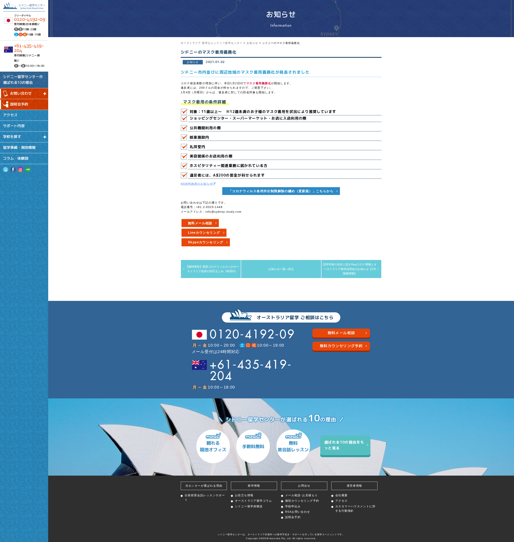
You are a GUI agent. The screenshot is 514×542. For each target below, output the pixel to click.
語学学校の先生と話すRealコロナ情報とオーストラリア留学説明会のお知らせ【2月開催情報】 (350, 269)
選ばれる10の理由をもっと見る (344, 445)
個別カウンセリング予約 (302, 500)
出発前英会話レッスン (205, 497)
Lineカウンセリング (204, 232)
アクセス (10, 115)
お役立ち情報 (244, 495)
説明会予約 (19, 104)
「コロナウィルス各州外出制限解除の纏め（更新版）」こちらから (281, 191)
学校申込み (293, 506)
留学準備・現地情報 (19, 147)
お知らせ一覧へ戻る (281, 269)
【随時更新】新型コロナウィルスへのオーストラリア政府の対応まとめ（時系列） (212, 269)
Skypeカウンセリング (205, 242)
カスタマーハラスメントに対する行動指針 (355, 508)
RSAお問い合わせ (297, 511)
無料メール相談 (200, 223)
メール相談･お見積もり (301, 495)
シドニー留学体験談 (249, 506)
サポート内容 (14, 125)
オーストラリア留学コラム (253, 500)
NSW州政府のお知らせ (197, 183)
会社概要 (341, 495)
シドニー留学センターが (23, 79)
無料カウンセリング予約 (341, 345)
